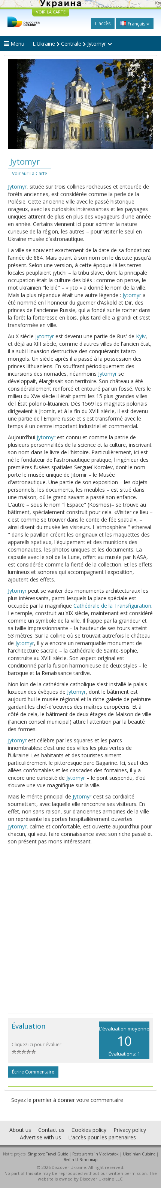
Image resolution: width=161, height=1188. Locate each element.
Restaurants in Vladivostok (95, 1154)
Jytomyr (17, 186)
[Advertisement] (80, 929)
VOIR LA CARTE (51, 12)
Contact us (51, 1129)
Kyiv (141, 336)
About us (20, 1129)
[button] (19, 104)
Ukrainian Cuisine (139, 1154)
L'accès (102, 23)
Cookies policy (89, 1129)
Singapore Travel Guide (48, 1154)
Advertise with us (40, 1137)
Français (136, 24)
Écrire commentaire (33, 1072)
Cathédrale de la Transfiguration (112, 605)
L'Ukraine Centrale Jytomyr (70, 43)
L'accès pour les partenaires (102, 1137)
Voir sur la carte (29, 173)
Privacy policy (129, 1129)
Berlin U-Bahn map (80, 1159)
